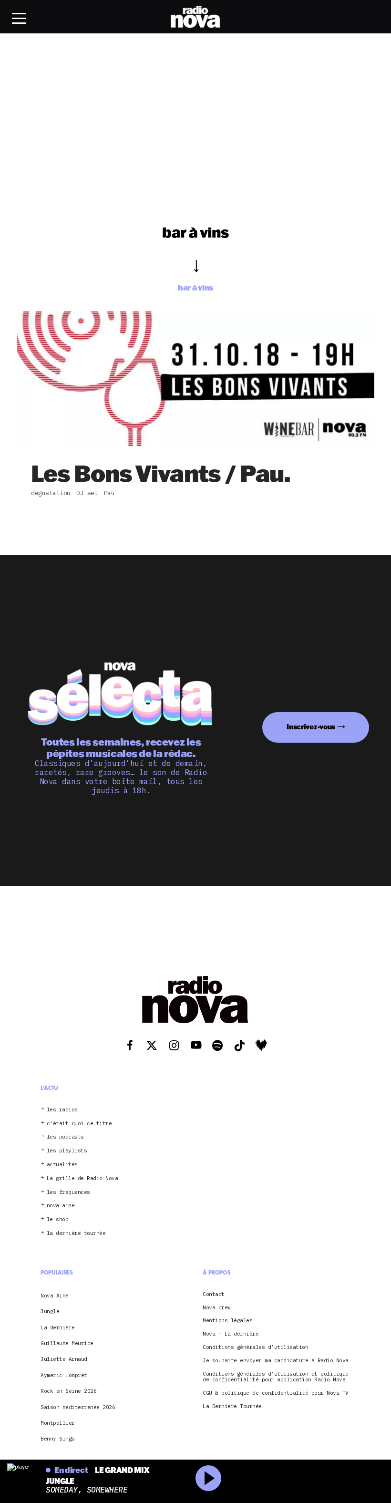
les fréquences (68, 1192)
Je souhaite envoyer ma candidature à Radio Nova (276, 1361)
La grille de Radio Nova (82, 1178)
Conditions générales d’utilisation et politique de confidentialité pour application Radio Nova (276, 1377)
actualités (62, 1164)
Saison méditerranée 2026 (78, 1407)
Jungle (50, 1311)
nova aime (61, 1205)
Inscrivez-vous (311, 726)
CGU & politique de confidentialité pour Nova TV (276, 1393)
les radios (62, 1110)
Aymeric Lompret (64, 1375)
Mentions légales (227, 1320)
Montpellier (58, 1423)
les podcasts (65, 1137)
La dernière (58, 1327)
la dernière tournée (76, 1233)
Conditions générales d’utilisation (255, 1347)
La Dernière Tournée (232, 1406)
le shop (58, 1219)
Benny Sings (58, 1438)
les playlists (67, 1151)
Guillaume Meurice (67, 1343)
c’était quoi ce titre (79, 1123)
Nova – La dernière (230, 1334)
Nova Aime (55, 1295)
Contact (214, 1294)
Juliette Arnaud (64, 1359)
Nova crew (217, 1308)
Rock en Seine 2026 (68, 1391)
